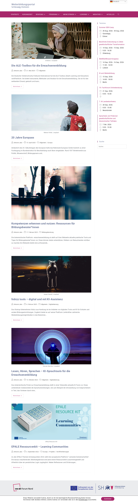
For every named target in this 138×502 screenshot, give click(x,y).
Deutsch (116, 1)
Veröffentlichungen (62, 452)
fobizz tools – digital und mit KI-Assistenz (37, 299)
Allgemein (42, 70)
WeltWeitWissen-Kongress (109, 59)
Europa (50, 142)
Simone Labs (18, 70)
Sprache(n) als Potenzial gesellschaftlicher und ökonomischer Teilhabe (108, 118)
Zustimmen (107, 499)
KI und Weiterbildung (107, 73)
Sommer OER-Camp (106, 27)
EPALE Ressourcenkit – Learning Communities (39, 446)
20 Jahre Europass (22, 137)
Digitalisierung (53, 304)
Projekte (52, 452)
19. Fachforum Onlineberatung (110, 88)
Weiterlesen (18, 87)
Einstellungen (83, 500)
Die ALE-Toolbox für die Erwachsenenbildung (38, 65)
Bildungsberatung (48, 232)
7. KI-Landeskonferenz (107, 101)
